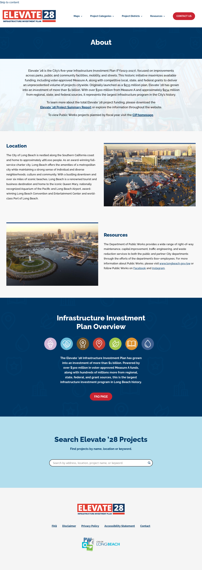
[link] (29, 16)
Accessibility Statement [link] (119, 525)
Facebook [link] (139, 268)
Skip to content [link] (9, 2)
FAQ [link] (54, 525)
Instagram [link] (158, 268)
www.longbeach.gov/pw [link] (174, 263)
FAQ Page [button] (101, 396)
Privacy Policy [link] (90, 525)
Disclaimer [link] (69, 525)
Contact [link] (145, 525)
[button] (184, 16)
